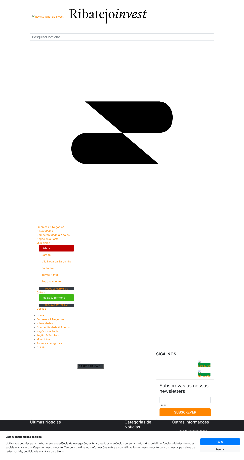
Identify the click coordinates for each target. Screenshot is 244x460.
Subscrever (185, 412)
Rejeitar (220, 449)
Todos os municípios (56, 289)
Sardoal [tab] (46, 254)
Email (163, 405)
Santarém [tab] (48, 268)
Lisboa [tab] (46, 248)
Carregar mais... (90, 366)
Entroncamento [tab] (51, 281)
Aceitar (220, 441)
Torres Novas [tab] (50, 274)
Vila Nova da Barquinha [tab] (56, 261)
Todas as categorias (56, 305)
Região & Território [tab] (53, 297)
